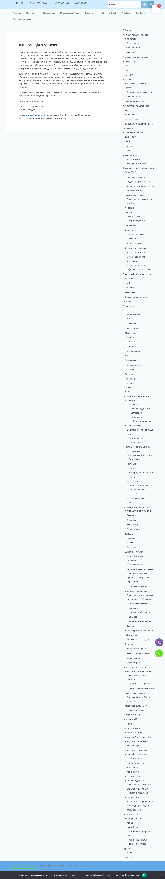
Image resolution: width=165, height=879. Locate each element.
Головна (17, 13)
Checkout (126, 13)
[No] (161, 875)
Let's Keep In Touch (107, 13)
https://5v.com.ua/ (36, 115)
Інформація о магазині (24, 865)
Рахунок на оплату (22, 19)
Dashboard (140, 13)
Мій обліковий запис (70, 13)
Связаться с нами (77, 865)
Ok (144, 875)
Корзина (89, 13)
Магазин (30, 13)
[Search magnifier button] (151, 4)
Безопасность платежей (52, 865)
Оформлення (48, 13)
